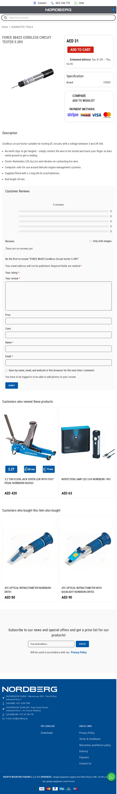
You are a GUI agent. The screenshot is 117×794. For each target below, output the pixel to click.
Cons (8, 328)
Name (9, 342)
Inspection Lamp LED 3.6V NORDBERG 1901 (86, 479)
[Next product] (113, 27)
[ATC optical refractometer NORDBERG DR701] (30, 550)
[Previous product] (106, 27)
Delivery (83, 751)
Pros (8, 314)
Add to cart (80, 50)
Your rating (12, 272)
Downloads (47, 732)
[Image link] (89, 114)
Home (5, 27)
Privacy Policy (87, 732)
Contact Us (85, 763)
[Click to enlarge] (8, 102)
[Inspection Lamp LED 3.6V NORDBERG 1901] (87, 441)
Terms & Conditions (90, 738)
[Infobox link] (39, 3)
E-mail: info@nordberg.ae (17, 718)
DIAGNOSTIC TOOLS (22, 27)
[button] (53, 411)
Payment (84, 757)
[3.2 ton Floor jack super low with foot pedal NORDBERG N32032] (30, 441)
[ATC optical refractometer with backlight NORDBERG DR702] (87, 550)
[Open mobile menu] (3, 10)
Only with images (102, 241)
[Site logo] (58, 9)
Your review (12, 278)
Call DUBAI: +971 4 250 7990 (18, 703)
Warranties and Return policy (95, 745)
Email (9, 356)
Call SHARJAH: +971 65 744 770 (19, 714)
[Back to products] (110, 27)
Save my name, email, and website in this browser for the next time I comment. (52, 370)
